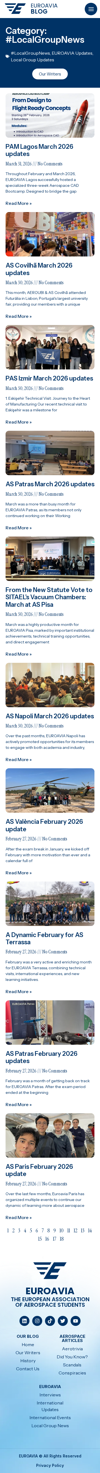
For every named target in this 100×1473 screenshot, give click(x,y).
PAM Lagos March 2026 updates (39, 150)
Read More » (19, 203)
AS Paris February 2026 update (39, 1170)
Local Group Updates (32, 59)
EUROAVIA (44, 5)
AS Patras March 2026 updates (50, 484)
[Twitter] (63, 1321)
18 (62, 1238)
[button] (91, 9)
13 (82, 1230)
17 (54, 1238)
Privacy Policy (50, 1465)
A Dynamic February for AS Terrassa (44, 938)
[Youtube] (76, 1321)
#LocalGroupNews (30, 53)
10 (61, 1230)
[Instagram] (37, 1321)
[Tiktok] (50, 1321)
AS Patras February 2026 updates (42, 1057)
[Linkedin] (24, 1321)
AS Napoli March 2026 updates (50, 716)
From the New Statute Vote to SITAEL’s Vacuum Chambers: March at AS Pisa (49, 597)
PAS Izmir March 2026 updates (49, 378)
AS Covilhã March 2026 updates (39, 269)
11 (68, 1230)
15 (40, 1238)
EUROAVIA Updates (72, 53)
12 (75, 1230)
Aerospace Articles (72, 1338)
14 (90, 1230)
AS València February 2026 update (44, 825)
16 (47, 1238)
